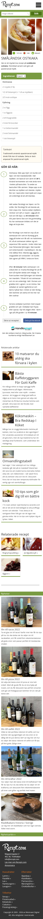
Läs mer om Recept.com (16, 862)
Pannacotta (27, 881)
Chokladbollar (28, 886)
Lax (3, 881)
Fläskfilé (5, 878)
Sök (36, 13)
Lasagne (6, 886)
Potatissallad (8, 899)
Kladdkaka (26, 878)
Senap (5, 896)
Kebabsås (6, 902)
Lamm (5, 876)
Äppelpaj (25, 876)
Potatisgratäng (9, 907)
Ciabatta (6, 904)
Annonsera (10, 865)
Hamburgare (8, 883)
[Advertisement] (20, 582)
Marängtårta (27, 883)
